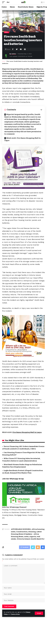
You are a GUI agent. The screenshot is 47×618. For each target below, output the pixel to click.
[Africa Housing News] (23, 2)
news (26, 537)
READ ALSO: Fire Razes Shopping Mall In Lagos (22, 139)
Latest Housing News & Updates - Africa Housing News (26, 534)
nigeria (32, 537)
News (6, 32)
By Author (13, 54)
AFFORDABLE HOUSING (21, 529)
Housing (32, 532)
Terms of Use (15, 614)
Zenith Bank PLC (37, 539)
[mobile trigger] (4, 2)
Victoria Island (23, 539)
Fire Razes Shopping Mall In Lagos (27, 432)
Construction (22, 532)
